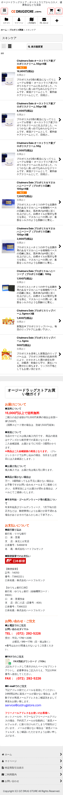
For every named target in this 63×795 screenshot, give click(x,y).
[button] (4, 11)
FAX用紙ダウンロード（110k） (30, 661)
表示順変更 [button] (37, 46)
